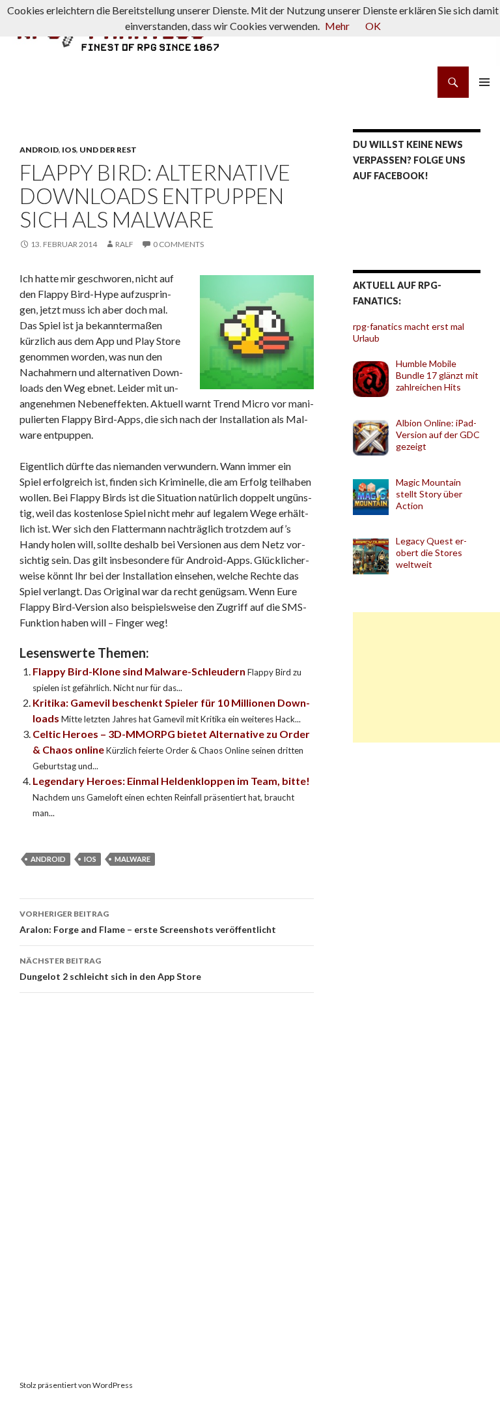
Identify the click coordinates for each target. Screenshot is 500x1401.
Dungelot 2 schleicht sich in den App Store (110, 969)
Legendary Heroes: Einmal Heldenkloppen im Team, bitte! (171, 780)
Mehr (337, 26)
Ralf (124, 244)
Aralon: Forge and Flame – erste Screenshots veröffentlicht (148, 922)
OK (373, 26)
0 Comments (178, 244)
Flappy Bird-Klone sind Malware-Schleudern (140, 671)
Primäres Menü (484, 82)
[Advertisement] (426, 677)
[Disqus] (166, 1187)
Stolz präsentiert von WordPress (76, 1385)
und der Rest (108, 150)
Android (39, 150)
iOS (69, 150)
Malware (132, 859)
